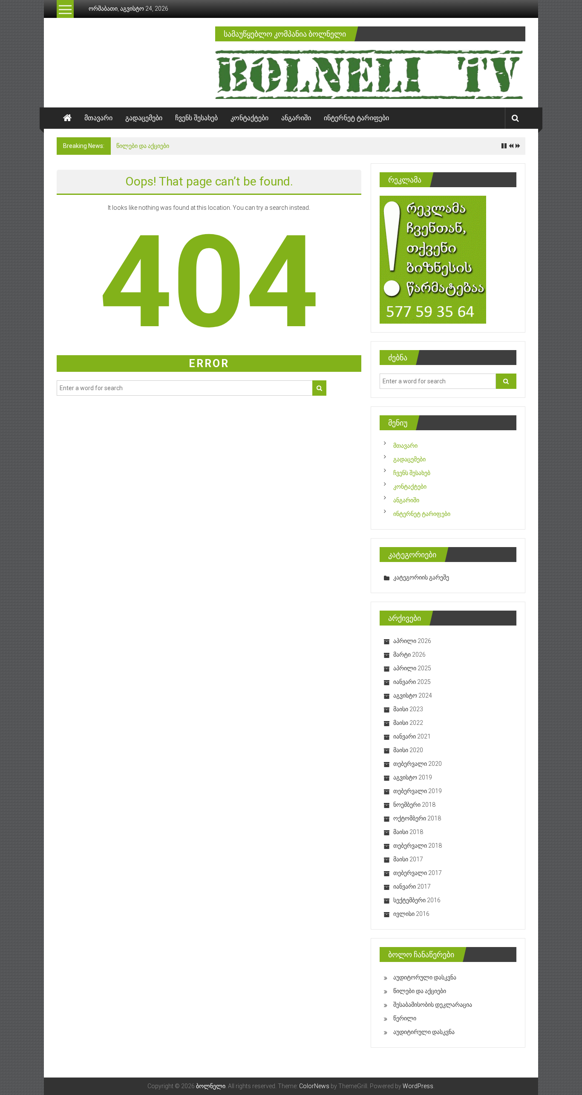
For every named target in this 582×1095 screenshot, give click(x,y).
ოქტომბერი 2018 (417, 818)
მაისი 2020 (408, 750)
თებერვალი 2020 (417, 763)
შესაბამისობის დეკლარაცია (432, 1004)
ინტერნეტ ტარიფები (356, 118)
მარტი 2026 (409, 654)
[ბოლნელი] (67, 118)
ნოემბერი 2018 (414, 804)
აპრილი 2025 (412, 668)
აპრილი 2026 (412, 640)
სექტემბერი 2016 (417, 900)
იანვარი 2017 (412, 886)
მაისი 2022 (408, 722)
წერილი (404, 1018)
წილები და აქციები (142, 145)
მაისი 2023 (408, 709)
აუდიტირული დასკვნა (424, 1031)
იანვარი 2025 (412, 681)
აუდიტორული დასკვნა (424, 977)
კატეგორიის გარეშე (421, 577)
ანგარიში (296, 118)
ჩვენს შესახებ (196, 118)
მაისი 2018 (408, 831)
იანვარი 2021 (412, 736)
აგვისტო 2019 (412, 777)
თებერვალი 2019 (417, 791)
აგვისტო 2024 (412, 695)
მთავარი (98, 118)
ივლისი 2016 (411, 913)
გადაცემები (143, 118)
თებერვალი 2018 (417, 845)
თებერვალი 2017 (417, 872)
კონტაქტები (249, 118)
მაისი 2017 (408, 859)
